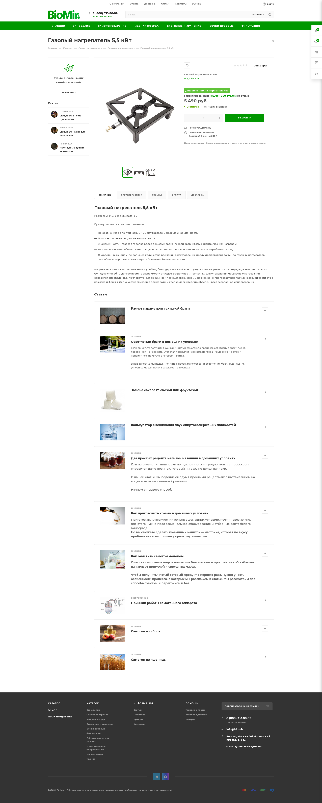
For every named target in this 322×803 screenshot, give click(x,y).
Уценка (91, 759)
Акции (53, 710)
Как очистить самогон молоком (157, 556)
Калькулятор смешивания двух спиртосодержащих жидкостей (183, 425)
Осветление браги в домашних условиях (165, 342)
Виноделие (93, 710)
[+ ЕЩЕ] (269, 25)
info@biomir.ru (236, 729)
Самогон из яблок (145, 631)
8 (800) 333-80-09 (105, 13)
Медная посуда (96, 719)
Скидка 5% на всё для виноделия (72, 133)
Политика (139, 714)
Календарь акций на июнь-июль (72, 149)
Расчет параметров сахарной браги (160, 308)
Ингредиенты (95, 754)
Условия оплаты (195, 710)
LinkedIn (165, 776)
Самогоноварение (97, 714)
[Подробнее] (265, 310)
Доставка (197, 195)
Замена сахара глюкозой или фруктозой (164, 390)
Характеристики (131, 195)
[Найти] (270, 14)
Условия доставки (196, 714)
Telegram (156, 776)
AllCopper (260, 65)
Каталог (54, 703)
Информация (143, 703)
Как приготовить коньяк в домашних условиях (169, 513)
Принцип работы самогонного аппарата (164, 603)
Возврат (190, 719)
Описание (104, 195)
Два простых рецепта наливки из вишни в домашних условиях (183, 458)
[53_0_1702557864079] (139, 112)
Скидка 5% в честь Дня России (70, 117)
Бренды (138, 719)
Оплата (176, 195)
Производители (60, 716)
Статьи (53, 103)
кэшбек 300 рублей (223, 95)
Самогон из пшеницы (148, 660)
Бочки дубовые (96, 728)
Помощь (191, 703)
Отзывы (157, 195)
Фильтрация (94, 733)
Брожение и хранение (100, 724)
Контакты (139, 724)
